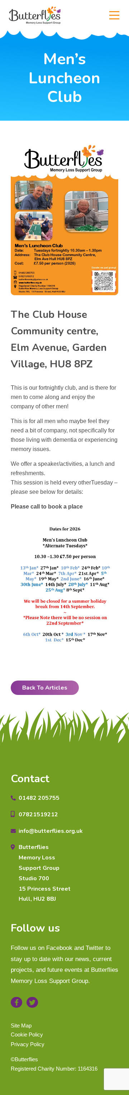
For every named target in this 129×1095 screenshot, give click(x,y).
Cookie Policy (27, 1034)
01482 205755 (39, 798)
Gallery (64, 125)
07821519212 (38, 814)
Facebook (16, 1002)
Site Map (21, 1025)
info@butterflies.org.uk (51, 831)
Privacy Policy (27, 1044)
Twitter (32, 1002)
